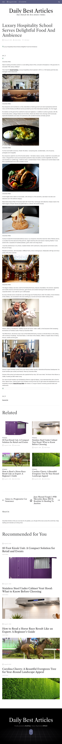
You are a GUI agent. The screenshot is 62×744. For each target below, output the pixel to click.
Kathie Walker (18, 40)
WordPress (28, 726)
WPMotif (45, 726)
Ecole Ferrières (14, 70)
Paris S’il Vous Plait (18, 383)
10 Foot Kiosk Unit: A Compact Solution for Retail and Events (15, 441)
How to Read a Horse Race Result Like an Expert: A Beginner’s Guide (14, 473)
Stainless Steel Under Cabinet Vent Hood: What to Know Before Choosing (44, 442)
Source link (5, 400)
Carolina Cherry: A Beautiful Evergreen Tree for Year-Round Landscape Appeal (45, 473)
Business (5, 437)
